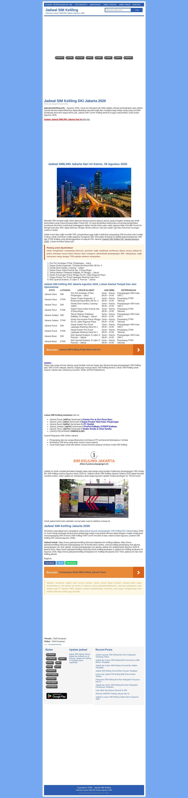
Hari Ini (60, 57)
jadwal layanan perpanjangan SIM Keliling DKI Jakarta (109, 531)
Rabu (90, 57)
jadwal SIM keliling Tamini (79, 654)
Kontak (136, 4)
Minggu (128, 57)
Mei (58, 662)
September (52, 674)
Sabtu (118, 57)
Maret (62, 658)
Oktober (51, 678)
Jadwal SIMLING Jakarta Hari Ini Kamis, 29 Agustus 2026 (87, 164)
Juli (57, 666)
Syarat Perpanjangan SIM (58, 4)
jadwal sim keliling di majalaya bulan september (80, 660)
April (50, 662)
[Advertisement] (94, 36)
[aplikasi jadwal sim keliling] (56, 699)
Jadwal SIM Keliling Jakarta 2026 (67, 525)
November (52, 682)
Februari (51, 658)
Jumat (108, 57)
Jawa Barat (95, 4)
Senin (70, 57)
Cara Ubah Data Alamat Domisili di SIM (111, 690)
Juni (49, 666)
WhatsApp (71, 563)
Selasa (80, 57)
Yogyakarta (80, 4)
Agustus (51, 670)
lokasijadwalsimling (55, 644)
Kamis (99, 57)
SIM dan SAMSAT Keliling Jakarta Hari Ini (112, 694)
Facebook (49, 563)
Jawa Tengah (110, 4)
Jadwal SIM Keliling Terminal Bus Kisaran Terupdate (116, 671)
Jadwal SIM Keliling (61, 10)
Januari (51, 654)
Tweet (60, 563)
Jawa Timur (124, 4)
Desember (52, 686)
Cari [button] (137, 10)
